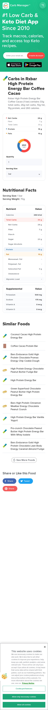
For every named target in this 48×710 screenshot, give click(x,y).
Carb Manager (16, 5)
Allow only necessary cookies (24, 696)
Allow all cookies (24, 704)
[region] (24, 676)
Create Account (36, 55)
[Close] (45, 647)
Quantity (10, 157)
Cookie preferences (24, 688)
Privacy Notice (28, 683)
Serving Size (11, 168)
